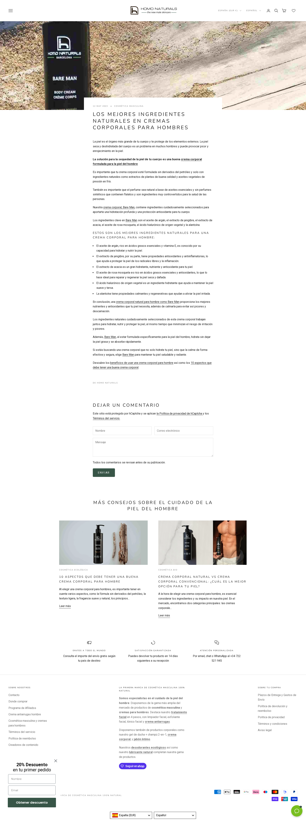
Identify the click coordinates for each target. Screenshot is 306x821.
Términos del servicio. (106, 418)
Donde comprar (17, 701)
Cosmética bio (167, 570)
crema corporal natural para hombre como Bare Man (147, 302)
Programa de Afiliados (22, 708)
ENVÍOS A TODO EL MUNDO (89, 650)
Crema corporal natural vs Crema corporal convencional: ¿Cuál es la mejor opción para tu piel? (202, 581)
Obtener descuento (32, 802)
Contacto (13, 695)
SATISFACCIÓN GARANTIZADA (153, 650)
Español (251, 10)
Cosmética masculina (129, 106)
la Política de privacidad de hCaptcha (180, 413)
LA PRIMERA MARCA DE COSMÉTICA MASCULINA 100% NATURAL (82, 795)
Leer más (65, 606)
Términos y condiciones (272, 723)
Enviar (104, 472)
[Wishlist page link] (293, 10)
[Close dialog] (56, 761)
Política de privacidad (271, 717)
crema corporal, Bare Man (119, 207)
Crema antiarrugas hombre (24, 714)
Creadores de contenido (23, 745)
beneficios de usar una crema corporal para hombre (141, 362)
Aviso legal (265, 730)
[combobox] (131, 815)
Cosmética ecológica (73, 570)
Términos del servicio (21, 732)
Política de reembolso (22, 738)
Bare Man (131, 220)
